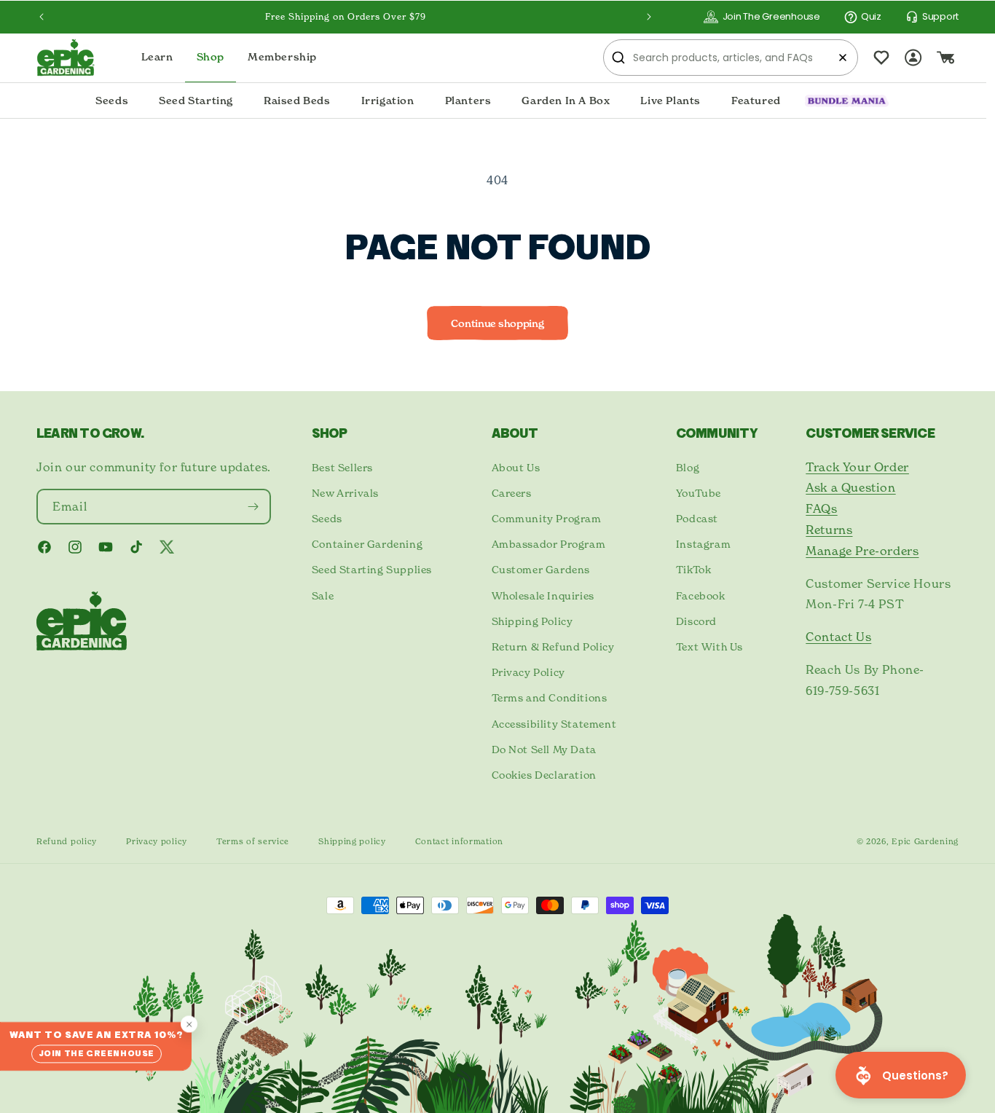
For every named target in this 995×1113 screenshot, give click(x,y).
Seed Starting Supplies (372, 569)
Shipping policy (352, 841)
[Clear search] (842, 57)
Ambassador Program (549, 544)
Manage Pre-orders (862, 550)
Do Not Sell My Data (544, 749)
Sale (323, 595)
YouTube (698, 493)
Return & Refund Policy (553, 646)
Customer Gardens (541, 569)
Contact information (459, 841)
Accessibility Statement (554, 723)
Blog (687, 467)
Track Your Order (857, 467)
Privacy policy (156, 841)
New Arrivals (345, 493)
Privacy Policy (528, 672)
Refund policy (66, 841)
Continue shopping (497, 323)
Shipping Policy (532, 621)
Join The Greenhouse (771, 16)
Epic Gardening (925, 841)
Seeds (327, 518)
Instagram (703, 544)
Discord (696, 621)
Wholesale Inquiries (543, 595)
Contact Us (838, 636)
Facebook (700, 595)
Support (940, 16)
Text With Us (709, 646)
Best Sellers (342, 467)
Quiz (871, 16)
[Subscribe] (253, 506)
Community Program (547, 518)
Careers (512, 493)
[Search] (618, 57)
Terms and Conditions (549, 697)
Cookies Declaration (544, 774)
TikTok (694, 569)
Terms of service (252, 841)
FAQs (821, 508)
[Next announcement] (649, 17)
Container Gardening (367, 544)
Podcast (697, 518)
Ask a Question (850, 487)
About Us (516, 467)
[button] (111, 101)
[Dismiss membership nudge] (189, 1024)
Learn (157, 57)
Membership (282, 57)
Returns (829, 529)
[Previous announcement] (41, 17)
